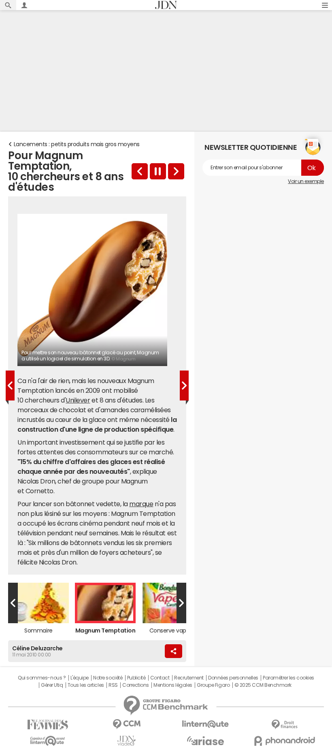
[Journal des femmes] (47, 725)
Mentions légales (172, 685)
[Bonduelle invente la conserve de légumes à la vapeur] (176, 171)
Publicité (136, 677)
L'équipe (79, 677)
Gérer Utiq (52, 685)
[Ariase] (205, 740)
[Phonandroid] (284, 741)
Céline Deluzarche (37, 648)
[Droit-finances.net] (284, 725)
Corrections (135, 685)
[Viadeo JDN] (126, 741)
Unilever (78, 400)
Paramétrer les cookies (288, 677)
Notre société (107, 677)
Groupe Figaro (213, 685)
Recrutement (189, 677)
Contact (160, 677)
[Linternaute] (205, 724)
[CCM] (126, 724)
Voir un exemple (306, 181)
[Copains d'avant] (47, 741)
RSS (113, 685)
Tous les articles (86, 685)
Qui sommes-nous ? (42, 677)
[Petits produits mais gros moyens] (140, 171)
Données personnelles (233, 677)
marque (141, 504)
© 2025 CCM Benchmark (263, 685)
